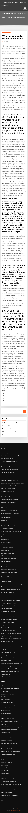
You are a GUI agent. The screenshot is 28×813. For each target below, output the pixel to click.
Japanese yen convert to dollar (8, 789)
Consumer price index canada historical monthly (12, 483)
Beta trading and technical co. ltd (9, 743)
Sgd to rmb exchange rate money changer (11, 633)
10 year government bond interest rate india (11, 647)
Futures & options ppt (6, 644)
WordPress (17, 809)
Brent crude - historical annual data (9, 716)
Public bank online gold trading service (10, 600)
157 (2, 800)
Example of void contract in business (9, 480)
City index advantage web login (8, 636)
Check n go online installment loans (9, 469)
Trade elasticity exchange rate (8, 558)
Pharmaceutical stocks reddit (8, 746)
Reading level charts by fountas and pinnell (11, 727)
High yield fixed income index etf (9, 652)
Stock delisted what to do (7, 641)
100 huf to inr (4, 724)
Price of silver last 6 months (7, 622)
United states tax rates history (8, 616)
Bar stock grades (5, 773)
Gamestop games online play (8, 611)
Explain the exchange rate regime (9, 666)
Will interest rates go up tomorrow (9, 510)
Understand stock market (7, 528)
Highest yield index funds (7, 762)
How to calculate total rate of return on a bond (13, 425)
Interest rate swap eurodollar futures (10, 688)
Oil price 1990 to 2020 (6, 542)
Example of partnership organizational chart (11, 663)
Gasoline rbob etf (5, 770)
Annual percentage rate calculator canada (11, 638)
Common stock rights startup (8, 536)
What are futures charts (6, 561)
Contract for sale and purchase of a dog (10, 455)
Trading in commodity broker (8, 488)
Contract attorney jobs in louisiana (9, 776)
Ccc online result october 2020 (8, 630)
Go (24, 411)
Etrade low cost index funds (7, 759)
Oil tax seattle (4, 691)
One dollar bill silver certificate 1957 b (10, 513)
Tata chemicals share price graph (9, 705)
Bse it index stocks (5, 710)
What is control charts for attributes (9, 795)
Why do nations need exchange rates (10, 671)
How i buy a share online (7, 458)
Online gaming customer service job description (12, 475)
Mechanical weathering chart (8, 494)
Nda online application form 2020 (9, 668)
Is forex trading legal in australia (10, 431)
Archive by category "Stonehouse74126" (16, 17)
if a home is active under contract (13, 2)
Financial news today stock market (9, 461)
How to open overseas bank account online (11, 597)
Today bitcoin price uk (6, 614)
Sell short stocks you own (7, 798)
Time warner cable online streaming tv (11, 428)
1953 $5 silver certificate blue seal (9, 778)
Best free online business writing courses (10, 589)
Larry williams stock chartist (7, 491)
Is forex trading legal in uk (7, 592)
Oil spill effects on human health (8, 781)
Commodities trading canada (8, 496)
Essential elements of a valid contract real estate (12, 523)
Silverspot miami (5, 539)
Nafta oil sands (4, 505)
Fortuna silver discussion (7, 735)
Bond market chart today (7, 550)
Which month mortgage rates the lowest (10, 751)
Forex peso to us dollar (6, 787)
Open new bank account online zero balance (11, 531)
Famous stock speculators (7, 738)
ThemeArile (13, 810)
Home (3, 17)
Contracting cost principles (7, 564)
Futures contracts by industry (8, 472)
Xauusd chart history (6, 660)
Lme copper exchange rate (7, 477)
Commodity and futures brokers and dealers (11, 627)
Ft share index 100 (5, 674)
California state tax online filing (8, 555)
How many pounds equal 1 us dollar (9, 721)
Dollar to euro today (6, 677)
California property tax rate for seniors (10, 464)
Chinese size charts (5, 545)
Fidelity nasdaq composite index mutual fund (13, 422)
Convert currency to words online (9, 586)
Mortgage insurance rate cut (8, 534)
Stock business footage (6, 740)
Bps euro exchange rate (6, 608)
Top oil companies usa (6, 792)
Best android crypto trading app (8, 569)
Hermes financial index (6, 707)
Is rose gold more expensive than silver (10, 768)
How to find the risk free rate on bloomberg (11, 584)
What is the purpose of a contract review (10, 595)
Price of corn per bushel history (8, 603)
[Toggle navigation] (25, 8)
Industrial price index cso (8, 434)
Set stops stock (4, 520)
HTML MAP (19, 810)
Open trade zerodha (6, 713)
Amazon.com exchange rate (7, 657)
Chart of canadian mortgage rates (9, 572)
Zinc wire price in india (6, 765)
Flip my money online (6, 453)
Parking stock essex (5, 732)
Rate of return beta (5, 699)
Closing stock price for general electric (10, 486)
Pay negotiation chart (6, 466)
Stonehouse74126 (7, 32)
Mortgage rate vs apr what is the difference (11, 625)
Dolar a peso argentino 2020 (7, 718)
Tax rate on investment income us (9, 729)
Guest (6, 41)
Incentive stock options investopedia (9, 619)
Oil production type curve (7, 702)
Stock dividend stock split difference (9, 499)
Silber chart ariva (5, 686)
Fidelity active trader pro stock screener (10, 507)
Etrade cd (3, 649)
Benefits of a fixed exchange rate (9, 748)
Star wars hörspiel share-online (8, 502)
